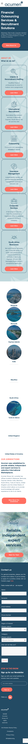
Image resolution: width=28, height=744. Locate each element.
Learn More (14, 93)
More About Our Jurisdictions (14, 500)
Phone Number (6, 615)
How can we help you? (9, 644)
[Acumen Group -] (14, 3)
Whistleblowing (10, 738)
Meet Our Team (14, 555)
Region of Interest (7, 623)
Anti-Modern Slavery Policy (9, 727)
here (12, 581)
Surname (4, 598)
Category (4, 634)
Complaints (10, 731)
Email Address (6, 606)
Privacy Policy (10, 735)
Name (3, 589)
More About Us (11, 45)
